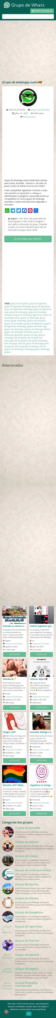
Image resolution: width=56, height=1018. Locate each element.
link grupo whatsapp (38, 340)
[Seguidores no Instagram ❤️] (41, 773)
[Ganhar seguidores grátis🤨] (41, 614)
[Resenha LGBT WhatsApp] (14, 773)
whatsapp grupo (31, 349)
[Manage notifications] (6, 1011)
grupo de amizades (19, 303)
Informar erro (29, 116)
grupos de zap (30, 334)
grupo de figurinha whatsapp (17, 306)
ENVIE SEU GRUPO (43, 11)
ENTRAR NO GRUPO (29, 239)
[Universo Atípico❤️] (41, 667)
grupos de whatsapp (13, 329)
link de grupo (20, 337)
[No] (52, 1009)
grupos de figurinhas (33, 323)
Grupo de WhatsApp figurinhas (27, 315)
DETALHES (14, 654)
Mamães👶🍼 (9, 679)
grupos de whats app (37, 326)
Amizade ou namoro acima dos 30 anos (14, 626)
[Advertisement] (28, 51)
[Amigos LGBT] (14, 720)
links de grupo (10, 343)
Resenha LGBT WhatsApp (14, 785)
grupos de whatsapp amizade (18, 332)
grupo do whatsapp (30, 317)
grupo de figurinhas (41, 306)
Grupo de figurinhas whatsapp (18, 309)
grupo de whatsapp (18, 312)
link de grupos (21, 340)
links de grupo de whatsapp (31, 343)
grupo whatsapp (18, 320)
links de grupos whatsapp (26, 346)
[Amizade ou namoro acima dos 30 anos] (14, 614)
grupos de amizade (36, 320)
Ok (28, 1014)
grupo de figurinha (37, 303)
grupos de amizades (13, 323)
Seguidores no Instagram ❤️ (41, 785)
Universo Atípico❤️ (39, 679)
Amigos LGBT (9, 732)
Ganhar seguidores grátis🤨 (41, 626)
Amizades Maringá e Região (41, 732)
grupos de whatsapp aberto (37, 329)
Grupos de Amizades (40, 109)
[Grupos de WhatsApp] (23, 4)
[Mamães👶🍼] (14, 667)
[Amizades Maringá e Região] (41, 720)
